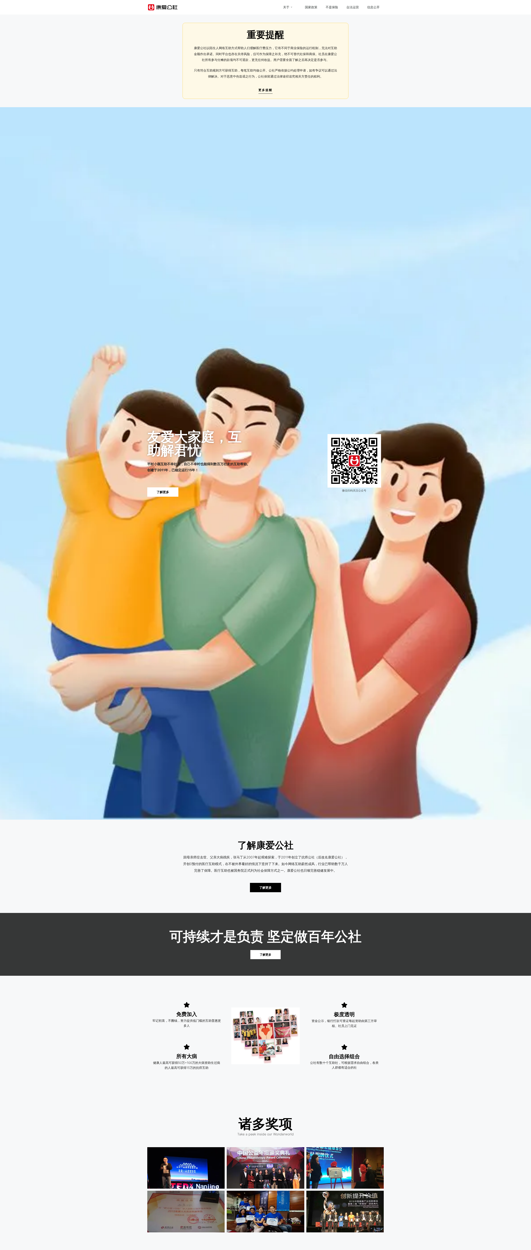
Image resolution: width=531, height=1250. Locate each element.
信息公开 (373, 7)
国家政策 (311, 7)
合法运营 (352, 7)
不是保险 (332, 7)
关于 (286, 7)
